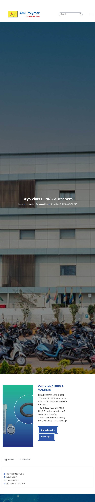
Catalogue (46, 437)
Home (20, 204)
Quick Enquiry (48, 430)
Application (9, 459)
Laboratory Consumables (37, 204)
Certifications (25, 459)
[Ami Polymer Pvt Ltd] (29, 14)
